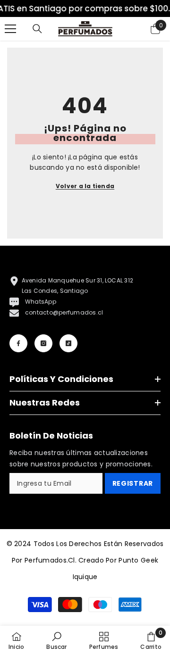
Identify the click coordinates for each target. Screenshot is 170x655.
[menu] (10, 28)
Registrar (132, 483)
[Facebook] (18, 343)
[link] (56, 640)
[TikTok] (68, 343)
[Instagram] (43, 343)
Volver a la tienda (85, 186)
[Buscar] (37, 28)
